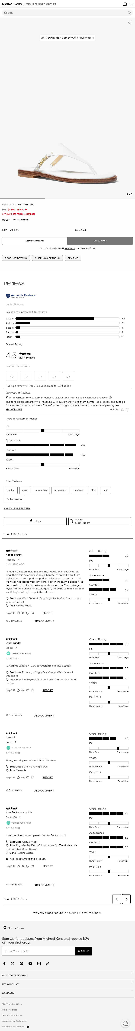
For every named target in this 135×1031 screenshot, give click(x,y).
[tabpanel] (67, 108)
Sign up (83, 951)
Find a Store (15, 928)
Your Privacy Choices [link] (13, 1026)
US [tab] (11, 230)
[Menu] (131, 4)
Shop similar (35, 240)
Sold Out (100, 240)
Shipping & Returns (47, 258)
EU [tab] (17, 230)
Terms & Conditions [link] (12, 1015)
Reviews (73, 258)
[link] (4, 963)
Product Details (16, 258)
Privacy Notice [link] (9, 1009)
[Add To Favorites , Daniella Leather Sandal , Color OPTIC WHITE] (130, 22)
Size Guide (81, 230)
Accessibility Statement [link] (14, 1020)
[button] (125, 1023)
